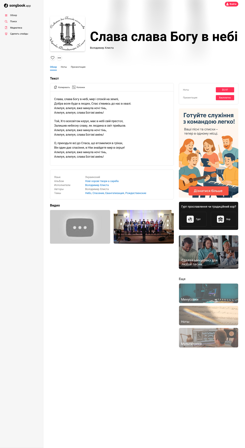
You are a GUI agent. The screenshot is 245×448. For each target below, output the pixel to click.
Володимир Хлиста (102, 47)
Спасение (98, 193)
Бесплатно (225, 97)
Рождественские (135, 193)
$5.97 (225, 89)
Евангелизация (114, 193)
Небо (88, 193)
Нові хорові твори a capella (102, 181)
